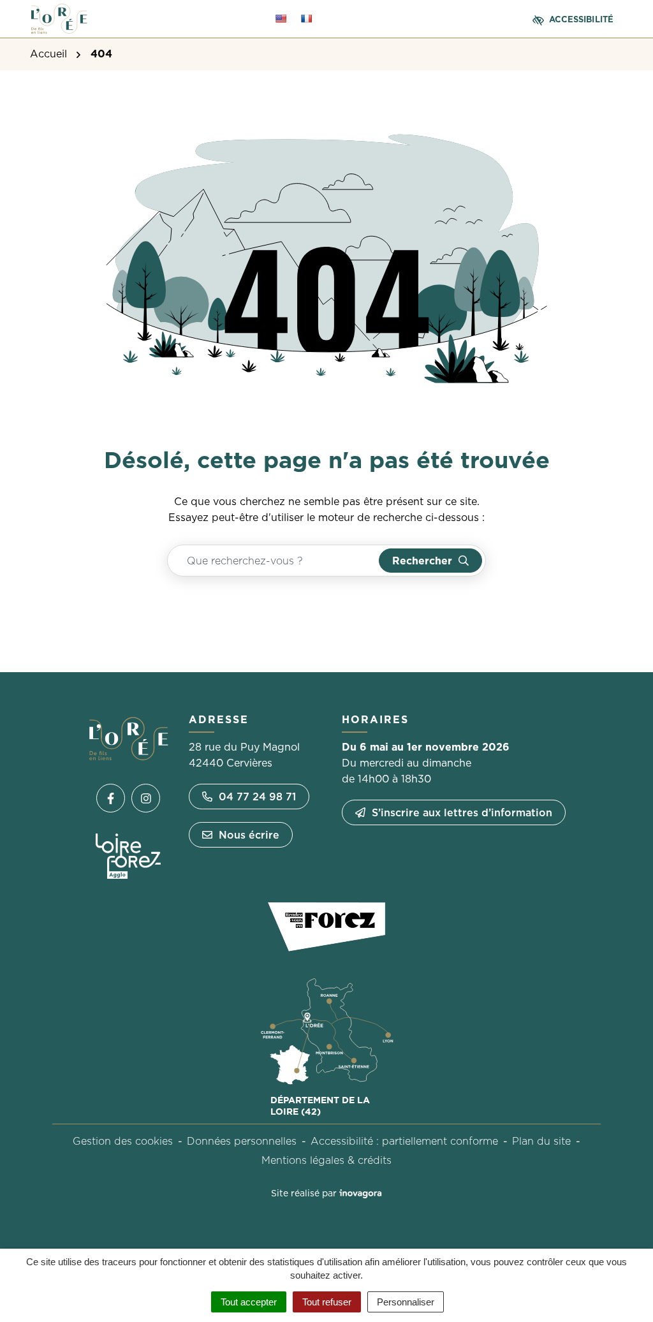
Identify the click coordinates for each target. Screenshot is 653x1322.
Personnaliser (405, 1301)
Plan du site (541, 1141)
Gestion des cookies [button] (123, 1141)
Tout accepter (249, 1301)
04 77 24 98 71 (257, 797)
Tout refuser (326, 1301)
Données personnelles (242, 1141)
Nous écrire (249, 835)
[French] (306, 18)
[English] (280, 18)
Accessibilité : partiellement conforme (404, 1141)
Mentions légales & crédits (326, 1160)
